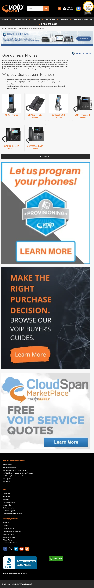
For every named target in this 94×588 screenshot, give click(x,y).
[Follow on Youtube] (21, 549)
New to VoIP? (7, 464)
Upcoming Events (8, 534)
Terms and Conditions (10, 543)
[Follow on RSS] (27, 549)
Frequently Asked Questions (12, 531)
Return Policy (7, 505)
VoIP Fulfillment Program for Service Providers (18, 473)
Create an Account (9, 528)
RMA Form (6, 496)
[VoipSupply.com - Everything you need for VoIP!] (13, 8)
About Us (6, 523)
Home (3, 29)
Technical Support (9, 511)
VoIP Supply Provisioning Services (14, 476)
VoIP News (6, 482)
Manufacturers (11, 28)
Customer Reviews (9, 537)
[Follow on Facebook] (5, 549)
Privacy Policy (7, 540)
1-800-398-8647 (49, 24)
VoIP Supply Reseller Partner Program (15, 470)
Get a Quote (7, 479)
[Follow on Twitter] (10, 549)
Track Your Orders (9, 502)
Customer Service (8, 508)
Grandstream (23, 28)
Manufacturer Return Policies (12, 514)
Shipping (6, 499)
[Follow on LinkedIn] (16, 549)
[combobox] (38, 8)
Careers (5, 525)
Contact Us (6, 493)
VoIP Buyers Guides (9, 467)
